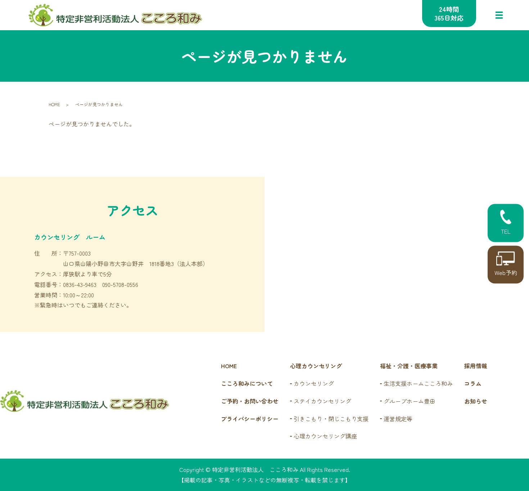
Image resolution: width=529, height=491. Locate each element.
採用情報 (475, 365)
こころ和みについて (247, 383)
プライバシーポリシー (250, 418)
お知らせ (475, 401)
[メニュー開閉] (499, 15)
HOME (54, 104)
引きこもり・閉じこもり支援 (331, 418)
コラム (472, 383)
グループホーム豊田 (409, 401)
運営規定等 (398, 418)
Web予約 (505, 272)
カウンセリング (314, 383)
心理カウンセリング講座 (325, 436)
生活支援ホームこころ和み (418, 383)
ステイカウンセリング (322, 401)
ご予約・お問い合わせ (250, 401)
